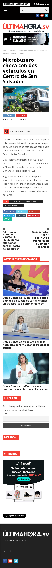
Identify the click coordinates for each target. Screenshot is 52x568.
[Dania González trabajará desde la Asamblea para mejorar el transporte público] (26, 324)
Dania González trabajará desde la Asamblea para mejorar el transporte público (26, 344)
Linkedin (10, 215)
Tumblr (21, 215)
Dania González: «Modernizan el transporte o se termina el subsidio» (25, 387)
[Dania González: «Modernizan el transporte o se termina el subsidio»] (26, 368)
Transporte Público (13, 206)
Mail (8, 219)
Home (5, 51)
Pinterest (34, 215)
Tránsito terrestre (32, 202)
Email (5, 413)
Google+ (35, 211)
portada (21, 115)
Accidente (15, 202)
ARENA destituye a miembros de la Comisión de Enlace (40, 239)
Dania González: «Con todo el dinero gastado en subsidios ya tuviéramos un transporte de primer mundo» (25, 300)
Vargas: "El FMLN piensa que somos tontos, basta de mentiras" (11, 240)
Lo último (12, 51)
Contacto (7, 550)
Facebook (9, 211)
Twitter (22, 211)
